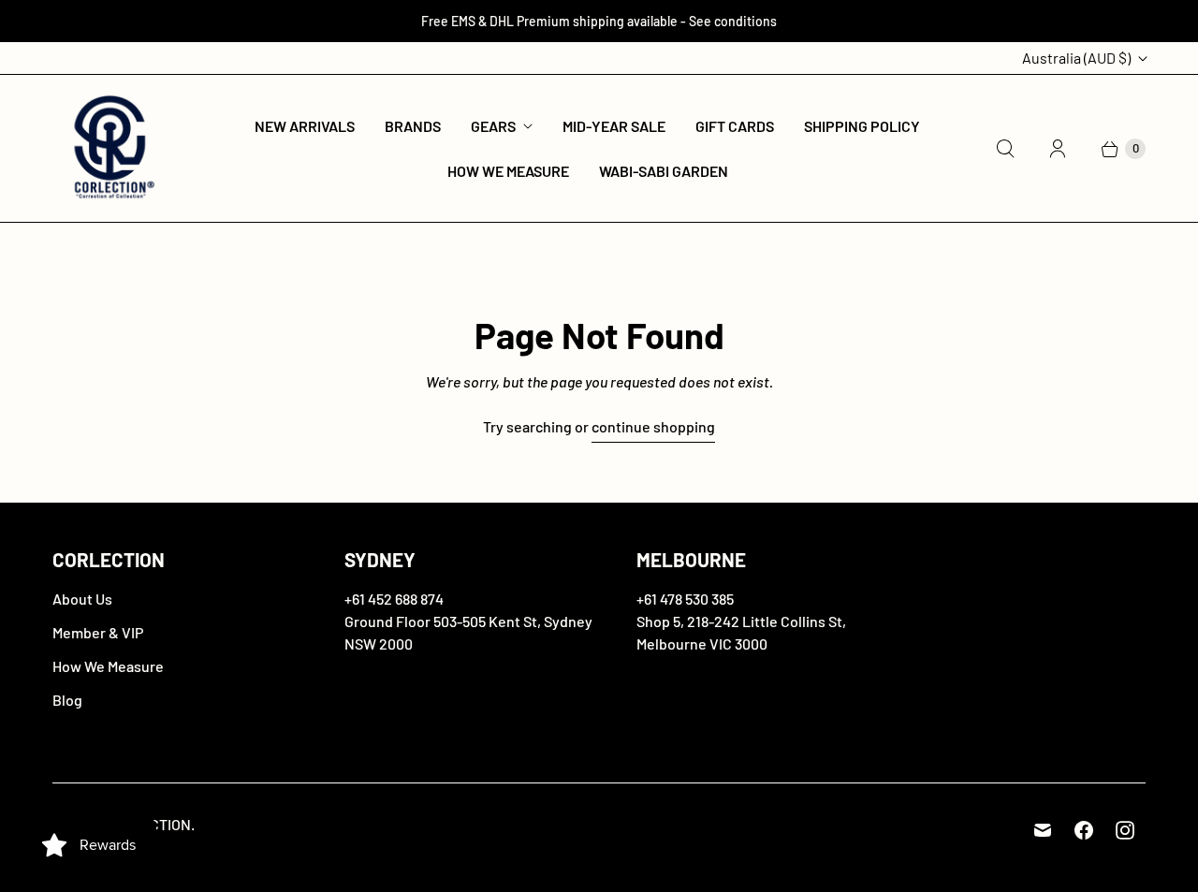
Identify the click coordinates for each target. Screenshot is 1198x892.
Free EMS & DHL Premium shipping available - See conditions (599, 21)
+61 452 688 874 (394, 598)
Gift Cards (734, 126)
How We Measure (508, 171)
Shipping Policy (862, 126)
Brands (413, 126)
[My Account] (1057, 148)
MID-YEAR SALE (613, 126)
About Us (82, 598)
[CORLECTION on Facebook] (1083, 830)
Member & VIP (97, 632)
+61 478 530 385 (685, 598)
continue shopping (653, 426)
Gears (493, 126)
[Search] (1005, 148)
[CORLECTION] (110, 148)
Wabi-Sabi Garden (663, 171)
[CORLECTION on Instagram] (1125, 830)
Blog (67, 700)
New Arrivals (305, 126)
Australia (1076, 57)
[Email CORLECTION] (1042, 830)
